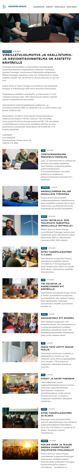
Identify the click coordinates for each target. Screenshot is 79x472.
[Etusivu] (4, 7)
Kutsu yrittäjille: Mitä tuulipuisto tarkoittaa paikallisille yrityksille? (57, 223)
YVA (43, 150)
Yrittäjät (45, 187)
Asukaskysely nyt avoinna (57, 318)
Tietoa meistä (71, 7)
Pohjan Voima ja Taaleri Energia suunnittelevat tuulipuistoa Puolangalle (57, 447)
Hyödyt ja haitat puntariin (57, 379)
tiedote (44, 441)
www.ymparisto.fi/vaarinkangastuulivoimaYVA (23, 121)
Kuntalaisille (60, 7)
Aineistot (49, 7)
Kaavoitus (7, 51)
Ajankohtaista (38, 7)
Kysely (44, 314)
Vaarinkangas (17, 6)
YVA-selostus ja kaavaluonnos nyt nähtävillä (52, 286)
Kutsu (44, 216)
